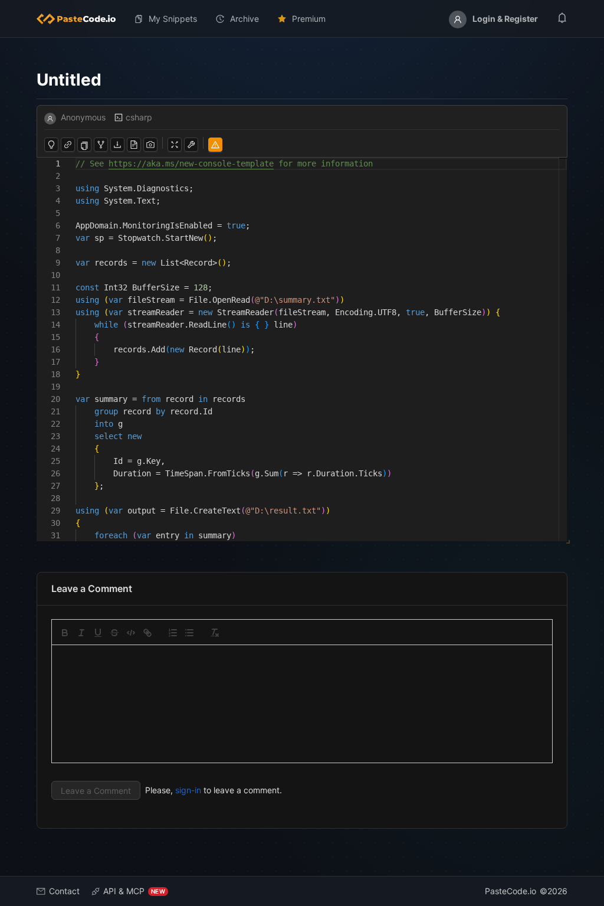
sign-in (188, 790)
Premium (309, 19)
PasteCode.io (510, 891)
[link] (147, 633)
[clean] (214, 633)
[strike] (114, 633)
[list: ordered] (173, 633)
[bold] (65, 633)
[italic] (81, 633)
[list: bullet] (189, 633)
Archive (244, 19)
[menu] (302, 19)
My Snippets (173, 19)
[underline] (98, 633)
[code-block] (131, 633)
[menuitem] (81, 19)
